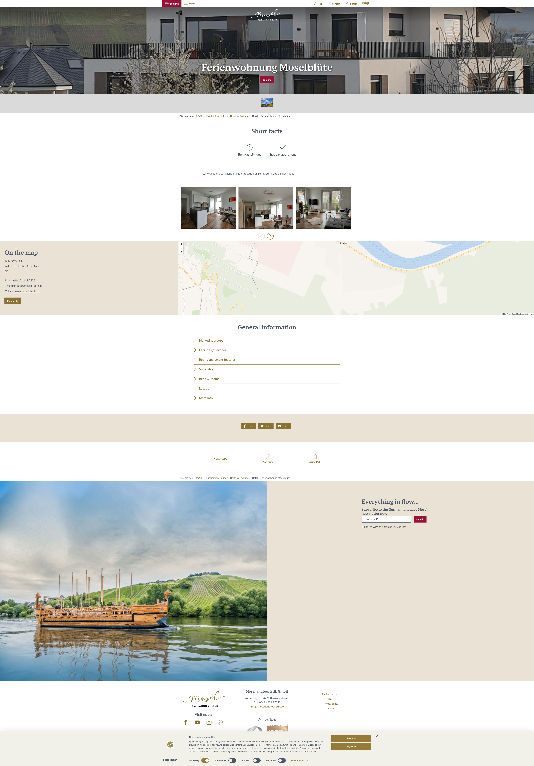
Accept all (351, 738)
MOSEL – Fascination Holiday (212, 116)
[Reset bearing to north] (181, 252)
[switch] (232, 760)
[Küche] (265, 207)
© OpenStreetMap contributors (521, 314)
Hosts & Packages (240, 116)
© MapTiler (506, 314)
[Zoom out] (181, 248)
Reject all (351, 746)
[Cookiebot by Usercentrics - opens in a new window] (170, 760)
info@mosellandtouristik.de (267, 706)
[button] (171, 3)
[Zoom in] (181, 244)
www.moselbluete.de (27, 291)
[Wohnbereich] (323, 207)
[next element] (270, 236)
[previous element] (261, 236)
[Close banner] (377, 736)
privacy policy (397, 527)
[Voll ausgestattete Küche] (208, 207)
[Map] (356, 278)
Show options (298, 760)
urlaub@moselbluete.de (27, 286)
